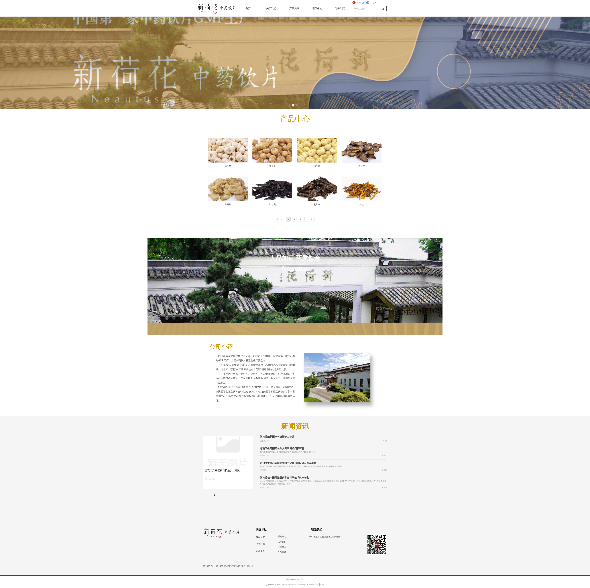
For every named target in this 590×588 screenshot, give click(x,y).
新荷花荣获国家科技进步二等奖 (277, 436)
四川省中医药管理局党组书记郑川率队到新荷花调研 (288, 463)
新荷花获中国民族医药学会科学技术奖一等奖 (284, 477)
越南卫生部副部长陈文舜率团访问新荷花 (282, 448)
